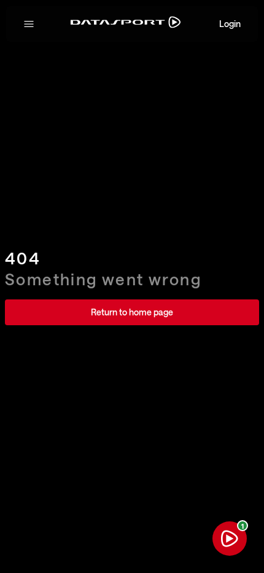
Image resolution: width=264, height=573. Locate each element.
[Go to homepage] (126, 24)
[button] (29, 24)
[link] (132, 312)
